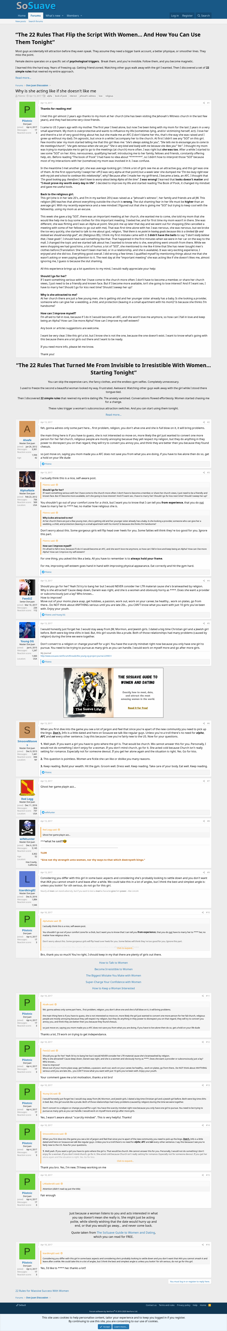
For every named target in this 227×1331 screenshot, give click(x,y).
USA (35, 505)
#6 (208, 723)
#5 (208, 623)
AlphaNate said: (50, 921)
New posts (20, 21)
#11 (208, 995)
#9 (208, 872)
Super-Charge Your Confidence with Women (113, 982)
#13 (208, 1085)
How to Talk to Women (113, 963)
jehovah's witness (88, 96)
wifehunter (27, 839)
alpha (49, 96)
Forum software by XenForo (113, 1311)
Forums (36, 15)
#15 (208, 1175)
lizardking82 (27, 890)
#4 (208, 580)
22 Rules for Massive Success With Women (42, 1291)
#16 (208, 1244)
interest (73, 96)
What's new (53, 15)
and (55, 614)
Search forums (36, 21)
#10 (208, 912)
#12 (208, 1042)
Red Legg (27, 799)
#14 (208, 1125)
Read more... (23, 78)
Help (195, 1305)
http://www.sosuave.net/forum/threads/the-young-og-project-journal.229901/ (76, 656)
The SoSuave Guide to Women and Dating (126, 1232)
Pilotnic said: (49, 484)
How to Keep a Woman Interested (113, 988)
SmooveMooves (27, 743)
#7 (208, 781)
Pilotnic (21, 95)
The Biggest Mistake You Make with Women (113, 975)
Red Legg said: (50, 829)
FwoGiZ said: (49, 1050)
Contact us (151, 1305)
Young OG (27, 641)
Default (22, 1305)
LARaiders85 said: (51, 1183)
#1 (208, 103)
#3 (208, 472)
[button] (62, 15)
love (101, 96)
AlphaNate (27, 490)
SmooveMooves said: (53, 1133)
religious (109, 96)
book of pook (61, 96)
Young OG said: (50, 1093)
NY (35, 759)
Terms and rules (166, 1305)
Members (73, 15)
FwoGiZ (27, 598)
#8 (208, 821)
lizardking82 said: (51, 1253)
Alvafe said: (48, 1004)
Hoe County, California (31, 863)
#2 (208, 422)
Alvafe (27, 440)
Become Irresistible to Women (114, 969)
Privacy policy (183, 1305)
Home (22, 15)
